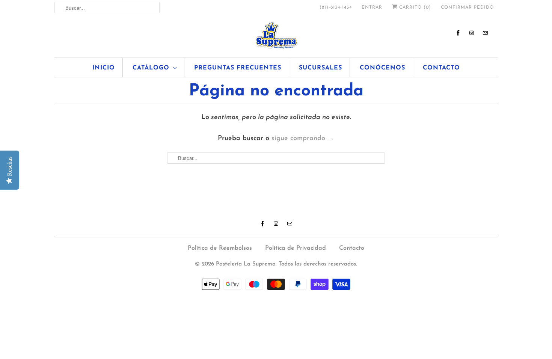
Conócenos (382, 68)
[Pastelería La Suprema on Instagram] (472, 32)
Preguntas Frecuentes (237, 68)
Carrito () (414, 7)
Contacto (441, 68)
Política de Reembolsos (220, 248)
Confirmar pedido (467, 7)
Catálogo (151, 68)
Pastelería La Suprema (246, 264)
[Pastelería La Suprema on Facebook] (458, 32)
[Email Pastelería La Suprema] (485, 32)
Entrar (372, 7)
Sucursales (320, 68)
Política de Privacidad (295, 248)
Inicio (103, 68)
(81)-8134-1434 (336, 7)
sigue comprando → (302, 138)
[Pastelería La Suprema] (276, 35)
